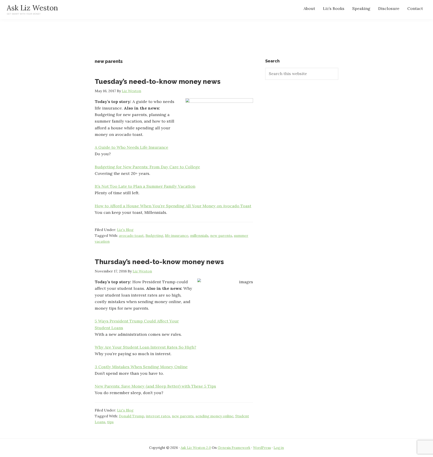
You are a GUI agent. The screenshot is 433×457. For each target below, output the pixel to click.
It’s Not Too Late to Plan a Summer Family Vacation (145, 186)
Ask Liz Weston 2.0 (196, 448)
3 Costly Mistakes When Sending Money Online (141, 366)
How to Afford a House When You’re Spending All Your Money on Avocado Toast (173, 205)
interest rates (158, 416)
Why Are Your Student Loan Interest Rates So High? (145, 347)
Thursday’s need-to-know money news (159, 262)
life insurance (176, 235)
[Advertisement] (216, 43)
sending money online (214, 416)
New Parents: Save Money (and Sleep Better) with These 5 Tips (155, 386)
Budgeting (154, 235)
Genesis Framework (234, 448)
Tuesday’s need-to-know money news (158, 81)
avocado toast (131, 235)
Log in (279, 448)
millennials (199, 235)
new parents (221, 235)
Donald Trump (131, 416)
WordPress (262, 448)
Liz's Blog (125, 229)
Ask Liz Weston (32, 7)
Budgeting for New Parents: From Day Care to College (147, 166)
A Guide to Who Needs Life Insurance (131, 147)
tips (110, 422)
